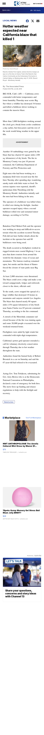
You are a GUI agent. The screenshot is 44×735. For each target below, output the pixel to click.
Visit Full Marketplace (33, 418)
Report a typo (8, 402)
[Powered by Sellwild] (37, 555)
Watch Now (37, 3)
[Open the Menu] (4, 3)
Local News (10, 20)
